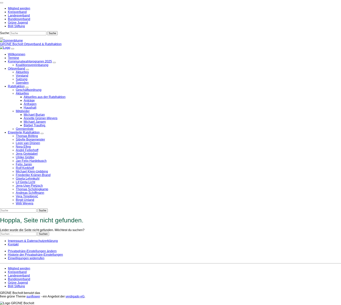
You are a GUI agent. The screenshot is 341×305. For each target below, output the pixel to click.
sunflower (33, 296)
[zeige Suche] (1, 38)
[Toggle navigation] (1, 2)
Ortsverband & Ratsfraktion (43, 44)
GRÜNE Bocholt (12, 44)
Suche (4, 33)
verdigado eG (75, 296)
